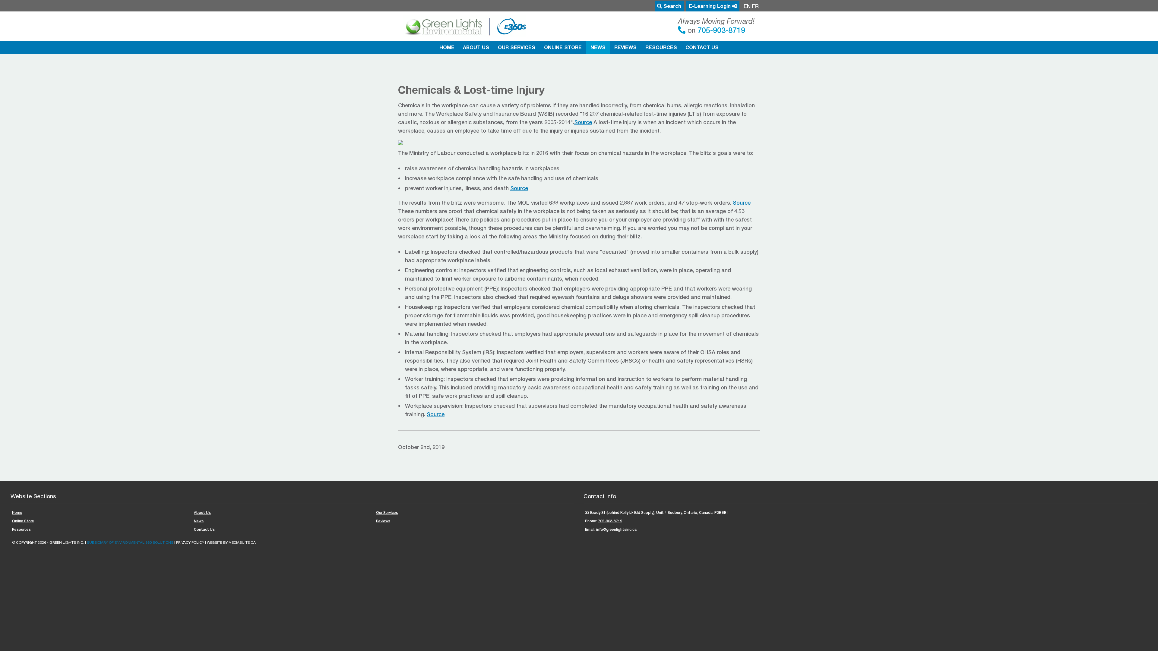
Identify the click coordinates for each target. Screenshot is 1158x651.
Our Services (516, 47)
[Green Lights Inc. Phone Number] (683, 29)
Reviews (625, 47)
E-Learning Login (710, 6)
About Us (476, 47)
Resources (661, 47)
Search (671, 6)
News (598, 47)
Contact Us (702, 47)
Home (446, 47)
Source (583, 122)
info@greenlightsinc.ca (616, 529)
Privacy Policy (190, 542)
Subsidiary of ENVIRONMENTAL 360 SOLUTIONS (130, 542)
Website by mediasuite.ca (231, 542)
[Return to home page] (464, 26)
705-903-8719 (720, 29)
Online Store (563, 47)
